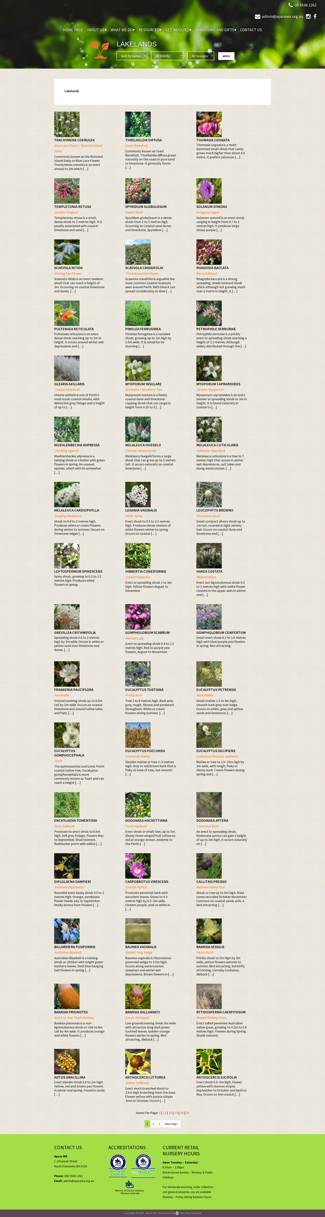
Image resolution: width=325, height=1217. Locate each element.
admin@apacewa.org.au (282, 16)
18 (170, 1113)
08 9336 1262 (306, 5)
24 (176, 1113)
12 (164, 1113)
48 (181, 1113)
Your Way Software (190, 1213)
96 (187, 1113)
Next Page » (172, 1124)
